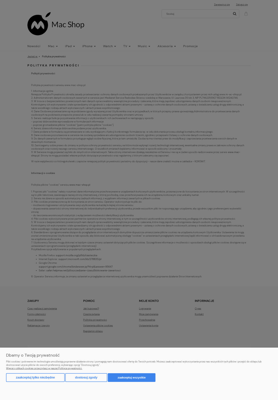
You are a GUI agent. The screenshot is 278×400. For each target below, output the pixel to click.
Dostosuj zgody (86, 377)
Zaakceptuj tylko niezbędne (35, 377)
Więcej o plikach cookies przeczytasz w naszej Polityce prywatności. (44, 368)
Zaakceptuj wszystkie (132, 377)
